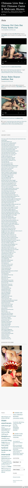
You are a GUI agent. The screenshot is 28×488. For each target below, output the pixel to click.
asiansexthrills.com (5, 430)
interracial (5, 454)
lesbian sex (18, 71)
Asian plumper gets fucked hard (8, 145)
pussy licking (19, 72)
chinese (3, 438)
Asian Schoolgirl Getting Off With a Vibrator (10, 188)
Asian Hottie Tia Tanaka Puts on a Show (9, 208)
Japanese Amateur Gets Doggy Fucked (9, 222)
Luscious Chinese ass (5, 266)
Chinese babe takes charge (7, 304)
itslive (9, 456)
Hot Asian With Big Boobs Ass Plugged (9, 214)
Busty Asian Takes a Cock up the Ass (8, 236)
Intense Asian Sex (5, 328)
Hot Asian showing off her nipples (8, 149)
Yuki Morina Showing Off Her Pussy (8, 184)
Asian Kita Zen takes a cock (7, 162)
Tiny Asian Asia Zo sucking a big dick (8, 143)
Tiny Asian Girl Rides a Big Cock (7, 242)
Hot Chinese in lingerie (6, 317)
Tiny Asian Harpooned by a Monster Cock (9, 220)
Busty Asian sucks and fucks (7, 313)
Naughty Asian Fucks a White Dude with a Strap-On (11, 230)
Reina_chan (15, 426)
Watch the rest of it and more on (12, 118)
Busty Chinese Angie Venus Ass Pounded (9, 249)
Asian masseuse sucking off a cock (8, 160)
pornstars (3, 464)
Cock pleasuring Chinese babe (7, 301)
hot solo (3, 452)
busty (9, 436)
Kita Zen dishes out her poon (7, 168)
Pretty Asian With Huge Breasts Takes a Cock (10, 213)
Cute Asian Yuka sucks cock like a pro (9, 153)
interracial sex (4, 456)
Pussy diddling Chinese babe (7, 330)
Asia (2, 71)
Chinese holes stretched (6, 318)
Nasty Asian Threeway (6, 261)
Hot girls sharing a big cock (6, 156)
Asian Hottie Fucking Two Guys (7, 202)
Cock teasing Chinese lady (6, 305)
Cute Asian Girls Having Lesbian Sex (8, 201)
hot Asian (14, 71)
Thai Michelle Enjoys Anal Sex (7, 175)
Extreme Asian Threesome (6, 284)
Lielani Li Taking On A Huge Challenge (9, 172)
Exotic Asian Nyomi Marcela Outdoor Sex (9, 194)
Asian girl (8, 426)
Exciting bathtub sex (5, 294)
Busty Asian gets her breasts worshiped (9, 270)
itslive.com (4, 458)
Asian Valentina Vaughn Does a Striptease (10, 224)
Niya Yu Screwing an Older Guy (7, 250)
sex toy (21, 124)
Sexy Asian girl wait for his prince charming (10, 326)
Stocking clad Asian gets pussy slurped (9, 300)
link (27, 467)
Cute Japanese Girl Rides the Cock (8, 229)
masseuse (7, 461)
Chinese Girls (23, 121)
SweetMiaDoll (16, 428)
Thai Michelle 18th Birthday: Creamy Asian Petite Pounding (18, 423)
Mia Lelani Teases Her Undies (7, 170)
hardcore (4, 448)
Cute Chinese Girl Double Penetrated (9, 173)
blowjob (4, 436)
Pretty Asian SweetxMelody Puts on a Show (10, 200)
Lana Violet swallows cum (6, 141)
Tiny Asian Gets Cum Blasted (7, 186)
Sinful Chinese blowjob (6, 322)
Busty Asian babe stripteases (7, 281)
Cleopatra (5, 71)
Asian (3, 420)
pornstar (9, 463)
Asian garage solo (5, 262)
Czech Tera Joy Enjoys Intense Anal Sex (17, 451)
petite (5, 463)
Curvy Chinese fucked (5, 332)
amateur (3, 418)
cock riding (7, 440)
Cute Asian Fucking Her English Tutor (8, 241)
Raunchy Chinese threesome (7, 309)
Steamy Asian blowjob (5, 269)
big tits (6, 434)
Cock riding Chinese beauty (7, 306)
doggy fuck (4, 442)
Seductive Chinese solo (6, 338)
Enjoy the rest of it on (11, 66)
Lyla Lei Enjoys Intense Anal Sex (7, 225)
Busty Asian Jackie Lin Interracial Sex (8, 238)
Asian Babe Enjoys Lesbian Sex (10, 78)
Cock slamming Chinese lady (7, 274)
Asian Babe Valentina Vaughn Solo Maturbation (11, 198)
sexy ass (8, 464)
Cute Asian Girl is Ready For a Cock (8, 252)
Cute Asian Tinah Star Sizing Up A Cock (9, 167)
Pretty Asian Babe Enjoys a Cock (8, 205)
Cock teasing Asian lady (6, 288)
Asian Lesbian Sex (17, 70)
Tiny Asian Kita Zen (5, 161)
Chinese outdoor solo (5, 312)
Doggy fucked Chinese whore (7, 256)
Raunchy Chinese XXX (5, 272)
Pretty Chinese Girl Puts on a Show (8, 218)
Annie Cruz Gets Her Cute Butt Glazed (9, 185)
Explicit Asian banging (5, 293)
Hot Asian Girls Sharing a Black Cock (8, 217)
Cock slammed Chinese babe (7, 280)
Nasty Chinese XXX (5, 297)
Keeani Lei (5, 459)
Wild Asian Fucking (5, 286)
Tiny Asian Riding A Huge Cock (7, 177)
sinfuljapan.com (4, 466)
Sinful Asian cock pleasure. (6, 265)
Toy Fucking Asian (5, 273)
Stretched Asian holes (5, 289)
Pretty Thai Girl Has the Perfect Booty (9, 221)
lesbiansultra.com (4, 124)
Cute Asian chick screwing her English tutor (10, 146)
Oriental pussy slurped (6, 290)
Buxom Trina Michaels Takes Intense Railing (17, 446)
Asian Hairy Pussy (10, 70)
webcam (3, 472)
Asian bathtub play (5, 258)
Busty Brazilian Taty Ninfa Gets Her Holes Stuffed (18, 454)
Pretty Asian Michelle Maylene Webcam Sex (10, 196)
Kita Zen (8, 459)
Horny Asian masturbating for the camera (9, 151)
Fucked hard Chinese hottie (7, 314)
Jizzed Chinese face (5, 320)
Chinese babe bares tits (6, 268)
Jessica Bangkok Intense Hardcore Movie (9, 165)
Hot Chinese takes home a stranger (8, 316)
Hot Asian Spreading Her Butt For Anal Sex (10, 212)
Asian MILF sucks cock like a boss (8, 144)
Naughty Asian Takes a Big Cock (7, 232)
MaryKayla (15, 430)
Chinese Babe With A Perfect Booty (8, 192)
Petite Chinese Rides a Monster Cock (8, 248)
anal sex (7, 418)
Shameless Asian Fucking (6, 321)
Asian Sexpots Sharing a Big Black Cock (9, 244)
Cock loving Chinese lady (6, 298)
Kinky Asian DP (4, 308)
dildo (13, 122)
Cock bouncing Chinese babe (7, 333)
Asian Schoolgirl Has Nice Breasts (8, 193)
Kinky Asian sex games (6, 277)
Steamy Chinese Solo (5, 325)
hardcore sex (6, 450)
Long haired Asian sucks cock (7, 253)
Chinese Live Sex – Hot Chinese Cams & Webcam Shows (13, 6)
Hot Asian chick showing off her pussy (9, 148)
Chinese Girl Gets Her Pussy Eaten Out (12, 26)
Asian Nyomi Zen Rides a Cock (7, 246)
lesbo (12, 72)
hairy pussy (10, 71)
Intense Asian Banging (6, 324)
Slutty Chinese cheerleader (7, 285)
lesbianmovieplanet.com (6, 72)
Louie (14, 29)
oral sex (15, 72)
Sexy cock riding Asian (5, 292)
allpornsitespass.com (6, 416)
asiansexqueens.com (6, 428)
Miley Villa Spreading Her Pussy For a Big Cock (10, 240)
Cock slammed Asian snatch (7, 264)
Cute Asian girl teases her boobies (8, 152)
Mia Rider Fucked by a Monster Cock (8, 234)
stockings (6, 469)
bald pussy (4, 432)
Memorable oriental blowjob (7, 260)
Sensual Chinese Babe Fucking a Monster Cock (11, 204)
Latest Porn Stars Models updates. (17, 435)
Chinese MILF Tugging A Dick (7, 176)
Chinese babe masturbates (7, 254)
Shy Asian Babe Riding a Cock (7, 216)
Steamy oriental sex (5, 334)
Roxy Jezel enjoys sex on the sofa (8, 154)
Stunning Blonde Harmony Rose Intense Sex (17, 443)
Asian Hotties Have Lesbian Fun (7, 233)
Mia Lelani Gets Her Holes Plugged (8, 180)
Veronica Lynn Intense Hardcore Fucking (9, 237)
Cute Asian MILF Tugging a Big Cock (8, 209)
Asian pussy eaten (5, 336)
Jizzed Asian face (4, 282)
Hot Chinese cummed (5, 337)
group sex (8, 443)
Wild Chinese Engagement (6, 329)
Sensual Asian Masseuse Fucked (8, 245)
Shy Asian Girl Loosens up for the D (8, 228)
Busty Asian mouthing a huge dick (8, 157)
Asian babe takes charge (6, 257)
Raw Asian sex (4, 310)
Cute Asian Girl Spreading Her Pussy (8, 183)
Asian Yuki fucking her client (7, 164)
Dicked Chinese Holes (5, 302)
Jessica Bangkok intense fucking (8, 159)
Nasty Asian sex (4, 278)
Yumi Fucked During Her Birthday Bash (9, 189)
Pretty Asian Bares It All (6, 178)
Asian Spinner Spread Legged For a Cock (9, 206)
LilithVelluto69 (16, 427)
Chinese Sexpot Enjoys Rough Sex (8, 197)
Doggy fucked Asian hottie (6, 296)
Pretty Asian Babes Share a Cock (8, 226)
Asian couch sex (4, 276)
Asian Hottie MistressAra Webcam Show (9, 210)
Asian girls (3, 427)
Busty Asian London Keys (6, 169)
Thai (5, 470)
